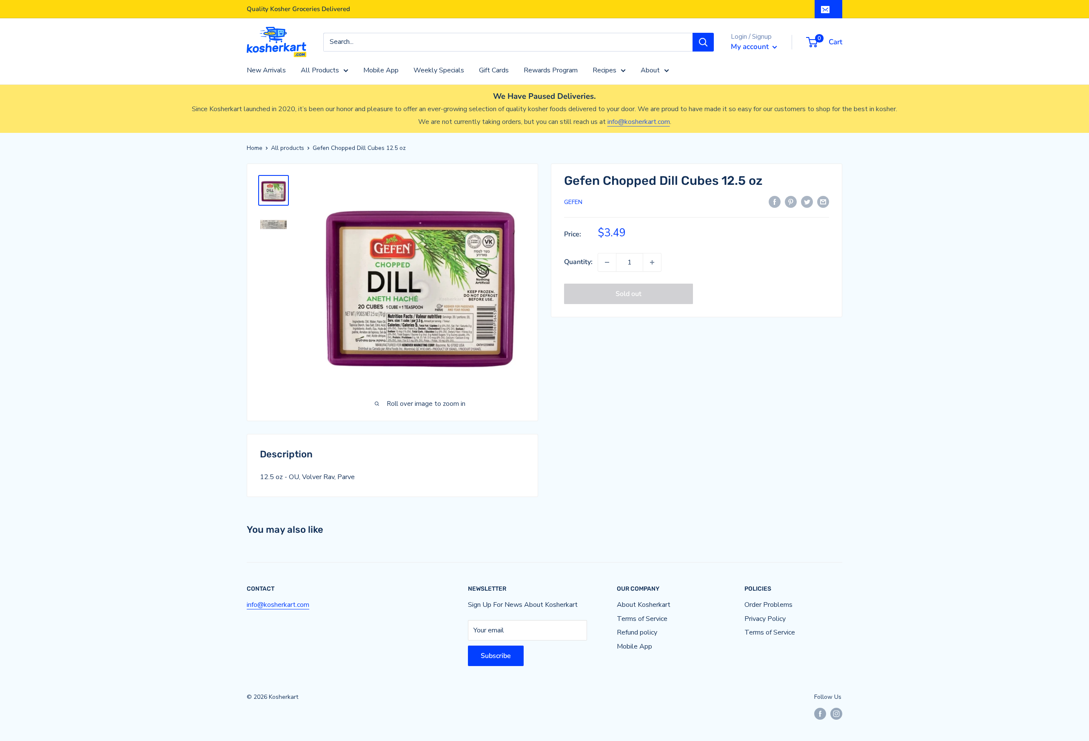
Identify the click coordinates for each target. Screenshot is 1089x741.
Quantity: (578, 262)
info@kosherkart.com (638, 121)
